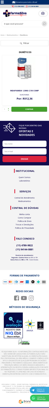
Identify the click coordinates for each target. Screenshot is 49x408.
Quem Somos (24, 177)
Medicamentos (12, 35)
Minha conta (24, 214)
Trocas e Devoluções (25, 224)
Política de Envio (24, 221)
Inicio (3, 35)
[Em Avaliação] (13, 325)
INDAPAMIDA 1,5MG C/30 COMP (24, 90)
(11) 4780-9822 (24, 245)
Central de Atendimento (25, 198)
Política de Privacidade (24, 228)
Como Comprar (24, 217)
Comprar (29, 109)
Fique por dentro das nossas (30, 130)
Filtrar (26, 43)
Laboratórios (24, 180)
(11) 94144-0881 (24, 249)
